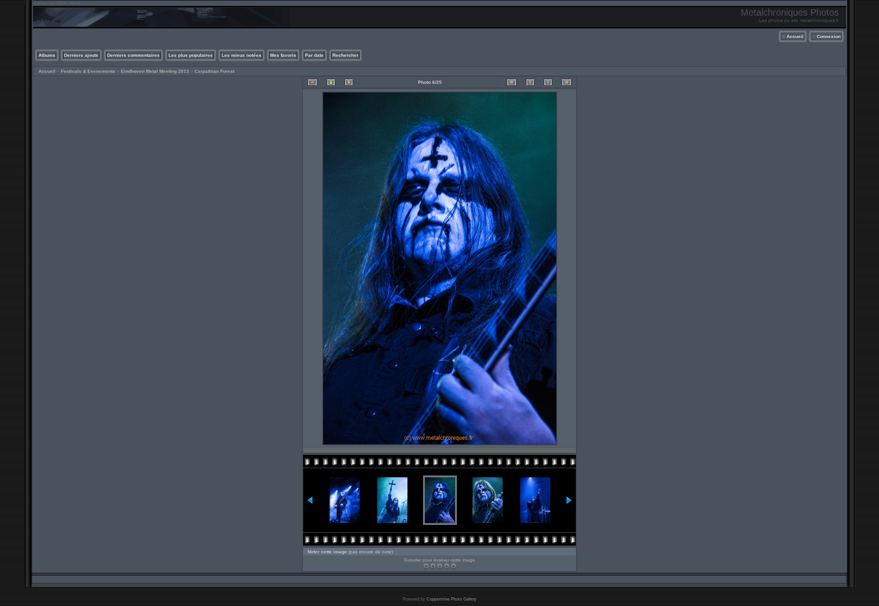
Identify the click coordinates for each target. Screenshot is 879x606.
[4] (446, 565)
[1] (426, 565)
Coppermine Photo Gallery (452, 599)
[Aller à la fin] (566, 82)
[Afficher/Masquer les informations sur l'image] (331, 82)
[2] (432, 565)
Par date (314, 55)
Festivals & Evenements (88, 71)
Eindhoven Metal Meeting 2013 (155, 71)
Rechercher (345, 55)
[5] (453, 565)
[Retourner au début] (511, 82)
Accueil (795, 36)
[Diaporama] (349, 82)
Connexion (829, 36)
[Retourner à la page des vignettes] (312, 82)
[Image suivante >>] (548, 82)
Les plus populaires (190, 55)
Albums (46, 55)
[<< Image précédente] (530, 82)
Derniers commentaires (133, 55)
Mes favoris (283, 55)
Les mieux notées (241, 55)
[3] (439, 565)
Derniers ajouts (81, 55)
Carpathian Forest (214, 71)
